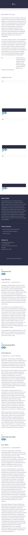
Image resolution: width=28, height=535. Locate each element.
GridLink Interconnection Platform (10, 231)
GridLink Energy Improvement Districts (11, 229)
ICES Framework (6, 233)
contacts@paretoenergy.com (7, 242)
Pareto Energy (18, 258)
